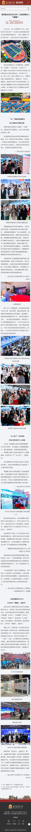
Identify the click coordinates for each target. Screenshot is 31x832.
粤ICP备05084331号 (21, 830)
